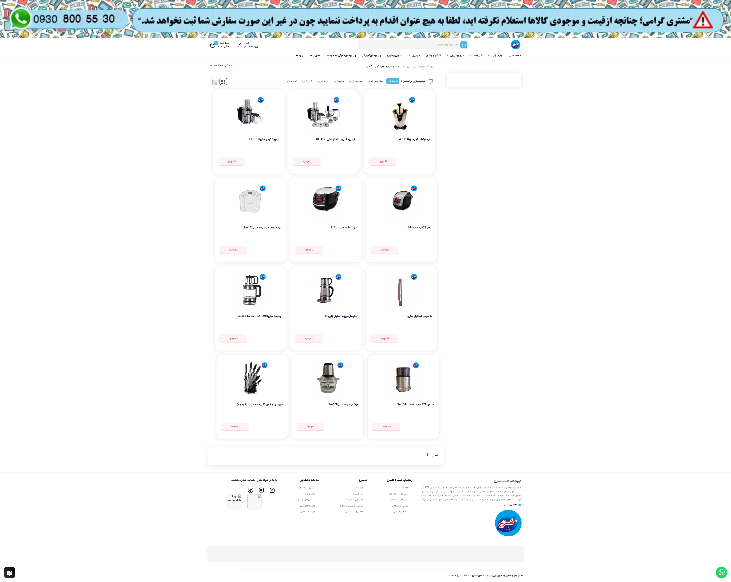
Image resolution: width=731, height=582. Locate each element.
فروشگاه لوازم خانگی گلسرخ (421, 66)
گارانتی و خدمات (400, 505)
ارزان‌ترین (322, 81)
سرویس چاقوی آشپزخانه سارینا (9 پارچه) (260, 404)
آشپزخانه (478, 55)
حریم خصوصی (307, 511)
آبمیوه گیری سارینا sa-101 (264, 139)
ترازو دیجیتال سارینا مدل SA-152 (262, 228)
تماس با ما (316, 55)
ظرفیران (416, 55)
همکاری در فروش (354, 511)
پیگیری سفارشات (306, 487)
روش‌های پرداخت (399, 499)
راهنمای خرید (402, 487)
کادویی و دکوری (394, 55)
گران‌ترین (307, 81)
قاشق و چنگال (433, 55)
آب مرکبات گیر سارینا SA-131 (413, 139)
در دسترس (291, 81)
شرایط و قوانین (401, 511)
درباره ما (300, 55)
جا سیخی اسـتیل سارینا (419, 316)
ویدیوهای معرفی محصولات (341, 55)
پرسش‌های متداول (305, 499)
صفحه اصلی (515, 55)
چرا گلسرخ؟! (357, 493)
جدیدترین (338, 81)
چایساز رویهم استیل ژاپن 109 (340, 316)
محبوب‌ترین (356, 81)
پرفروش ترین (375, 81)
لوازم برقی (497, 55)
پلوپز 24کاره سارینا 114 (419, 228)
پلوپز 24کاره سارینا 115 (344, 228)
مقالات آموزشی (307, 505)
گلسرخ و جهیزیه (354, 499)
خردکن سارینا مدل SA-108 (343, 404)
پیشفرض (393, 81)
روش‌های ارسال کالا (399, 493)
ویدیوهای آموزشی (371, 55)
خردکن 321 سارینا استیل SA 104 (415, 404)
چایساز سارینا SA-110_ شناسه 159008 (259, 316)
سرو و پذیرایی (457, 55)
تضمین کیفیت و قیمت (351, 505)
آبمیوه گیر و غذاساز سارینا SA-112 (335, 139)
